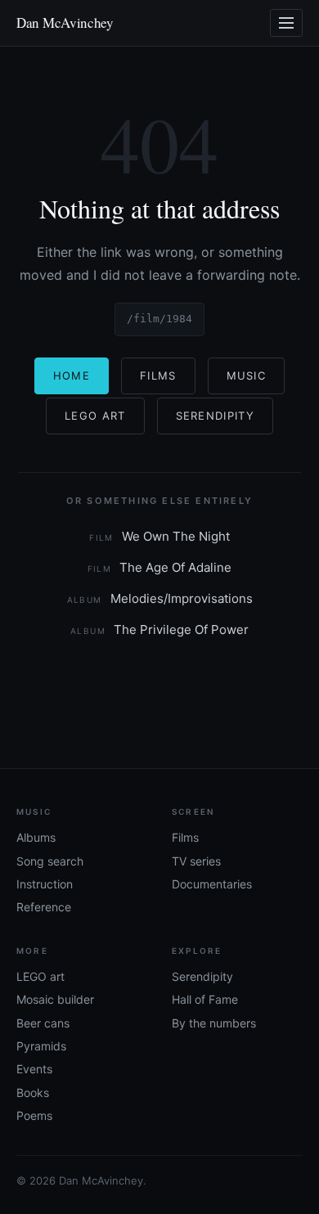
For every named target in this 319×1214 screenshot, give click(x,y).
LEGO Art (95, 415)
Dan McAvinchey (65, 22)
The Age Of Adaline (160, 567)
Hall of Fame (205, 999)
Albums (36, 837)
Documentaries (212, 884)
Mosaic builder (55, 999)
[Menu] (286, 23)
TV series (196, 861)
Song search (49, 861)
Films (158, 375)
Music (247, 375)
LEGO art (40, 976)
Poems (34, 1115)
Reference (43, 907)
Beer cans (43, 1023)
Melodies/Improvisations (160, 598)
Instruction (44, 884)
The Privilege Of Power (159, 629)
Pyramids (41, 1046)
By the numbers (214, 1023)
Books (32, 1092)
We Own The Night (159, 536)
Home (71, 375)
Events (34, 1069)
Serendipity (215, 415)
